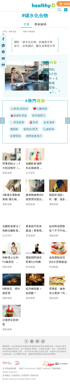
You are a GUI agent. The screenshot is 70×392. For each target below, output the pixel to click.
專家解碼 (40, 24)
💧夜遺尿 (49, 122)
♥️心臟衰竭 (40, 108)
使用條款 (6, 375)
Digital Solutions (9, 372)
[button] (53, 91)
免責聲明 (25, 375)
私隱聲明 (16, 375)
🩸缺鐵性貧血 (18, 115)
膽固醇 (14, 129)
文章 (26, 24)
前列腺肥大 (38, 115)
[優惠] (66, 9)
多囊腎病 (15, 135)
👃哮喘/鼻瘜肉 (19, 108)
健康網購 (56, 368)
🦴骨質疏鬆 (17, 122)
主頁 (4, 31)
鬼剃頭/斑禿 (30, 129)
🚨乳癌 (33, 122)
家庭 (39, 368)
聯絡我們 (35, 375)
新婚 (21, 368)
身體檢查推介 (34, 135)
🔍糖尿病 (48, 129)
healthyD (47, 368)
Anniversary (30, 368)
